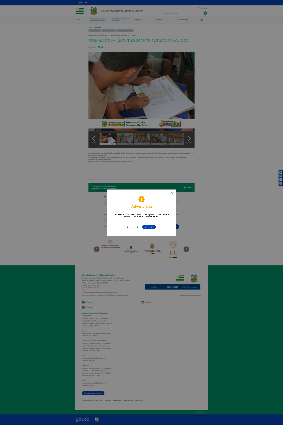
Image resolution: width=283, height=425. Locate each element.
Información (149, 227)
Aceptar (132, 227)
